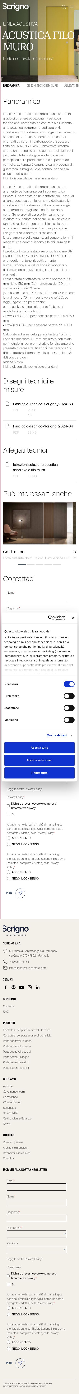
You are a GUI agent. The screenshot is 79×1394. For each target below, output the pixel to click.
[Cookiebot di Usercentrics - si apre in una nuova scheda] (49, 617)
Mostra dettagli (57, 735)
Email (11, 1181)
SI (13, 814)
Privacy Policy (39, 1386)
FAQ (5, 1011)
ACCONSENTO (21, 838)
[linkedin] (37, 987)
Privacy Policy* (34, 1259)
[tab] (22, 564)
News (6, 1124)
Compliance (10, 1097)
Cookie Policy (26, 1386)
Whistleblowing (12, 1102)
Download (9, 1158)
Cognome (13, 608)
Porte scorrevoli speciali (17, 1051)
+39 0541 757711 (19, 961)
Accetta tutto (39, 747)
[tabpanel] (38, 531)
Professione (14, 1228)
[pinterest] (13, 987)
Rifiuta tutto (39, 772)
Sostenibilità (10, 1113)
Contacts (8, 1006)
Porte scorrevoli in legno (17, 1041)
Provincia (12, 1243)
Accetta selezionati (39, 760)
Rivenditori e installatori (16, 1153)
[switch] (69, 696)
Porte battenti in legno (16, 1057)
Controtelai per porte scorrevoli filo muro (26, 1030)
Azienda (8, 1086)
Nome (11, 592)
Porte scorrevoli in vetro (17, 1046)
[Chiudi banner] (73, 618)
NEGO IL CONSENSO (25, 844)
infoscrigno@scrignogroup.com (28, 968)
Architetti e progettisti (15, 1147)
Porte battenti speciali (16, 1068)
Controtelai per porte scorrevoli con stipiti (27, 1035)
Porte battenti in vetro (15, 1062)
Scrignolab (9, 1107)
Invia (9, 893)
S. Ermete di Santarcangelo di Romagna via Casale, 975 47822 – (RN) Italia (33, 953)
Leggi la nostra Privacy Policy (24, 789)
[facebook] (5, 987)
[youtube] (21, 987)
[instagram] (29, 987)
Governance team (14, 1091)
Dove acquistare (13, 1142)
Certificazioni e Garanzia (17, 1118)
